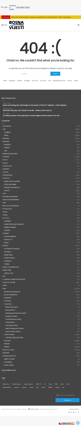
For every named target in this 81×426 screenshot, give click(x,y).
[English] (69, 423)
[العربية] (66, 423)
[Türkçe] (63, 423)
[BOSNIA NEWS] (16, 24)
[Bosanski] (60, 423)
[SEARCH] (79, 25)
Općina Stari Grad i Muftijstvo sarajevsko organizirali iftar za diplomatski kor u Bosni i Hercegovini (41, 17)
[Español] (72, 423)
